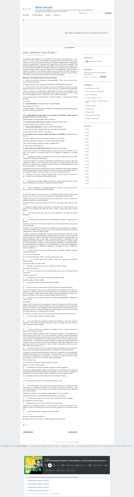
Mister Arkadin (44, 7)
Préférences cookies (127, 446)
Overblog (76, 442)
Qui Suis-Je (27, 425)
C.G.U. (73, 446)
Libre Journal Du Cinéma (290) (95, 91)
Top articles (50, 446)
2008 (87, 183)
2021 (87, 142)
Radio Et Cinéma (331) (92, 88)
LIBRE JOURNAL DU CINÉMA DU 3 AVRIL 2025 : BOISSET (95, 33)
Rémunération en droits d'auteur (85, 446)
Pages (47, 15)
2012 (87, 171)
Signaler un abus (65, 446)
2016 (87, 158)
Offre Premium (98, 446)
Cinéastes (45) (90, 112)
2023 (87, 135)
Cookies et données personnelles (112, 446)
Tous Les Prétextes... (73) (93, 98)
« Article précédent (28, 432)
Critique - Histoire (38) (92, 118)
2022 (87, 139)
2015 (87, 161)
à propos (71, 470)
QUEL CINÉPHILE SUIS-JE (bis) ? (39, 52)
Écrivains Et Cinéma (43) (93, 115)
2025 (87, 129)
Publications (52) (91, 105)
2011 (87, 174)
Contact (57, 15)
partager (61, 470)
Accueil (26, 15)
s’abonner (50, 470)
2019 (87, 148)
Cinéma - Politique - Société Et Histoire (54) (97, 101)
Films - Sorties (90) (91, 94)
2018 (87, 151)
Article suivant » (73, 432)
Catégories (37, 15)
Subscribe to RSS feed (95, 61)
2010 (87, 177)
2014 (87, 164)
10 (73, 47)
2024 (87, 132)
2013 (87, 167)
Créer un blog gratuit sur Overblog (37, 446)
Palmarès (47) (90, 109)
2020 (87, 145)
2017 (87, 155)
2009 (87, 180)
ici (41, 345)
